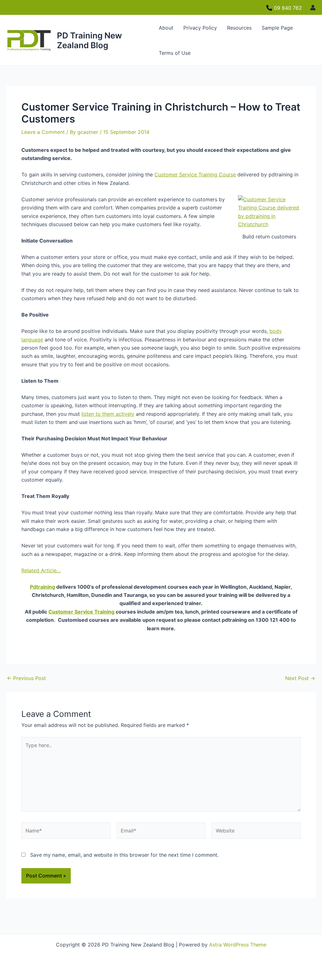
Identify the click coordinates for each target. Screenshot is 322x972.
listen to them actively (107, 414)
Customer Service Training (81, 612)
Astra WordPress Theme (237, 944)
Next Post (300, 678)
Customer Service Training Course (195, 174)
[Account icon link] (313, 7)
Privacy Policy (200, 28)
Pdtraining (42, 587)
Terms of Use (175, 53)
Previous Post (26, 678)
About (166, 28)
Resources (239, 28)
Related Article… (41, 570)
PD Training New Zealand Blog (89, 40)
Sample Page (277, 28)
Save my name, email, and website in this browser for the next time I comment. (124, 855)
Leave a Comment (43, 132)
